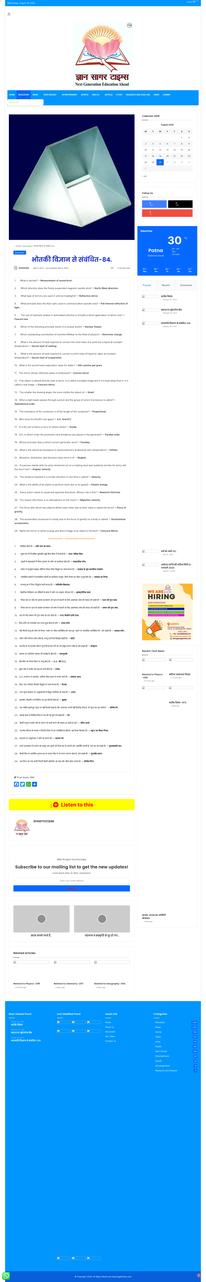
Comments (186, 285)
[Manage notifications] (198, 1275)
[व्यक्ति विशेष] (150, 300)
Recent (166, 285)
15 (182, 150)
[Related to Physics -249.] (31, 971)
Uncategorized (162, 1066)
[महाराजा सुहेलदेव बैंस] (150, 314)
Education (23, 95)
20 (167, 156)
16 (189, 150)
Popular (147, 285)
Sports (84, 95)
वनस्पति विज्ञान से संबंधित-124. (176, 323)
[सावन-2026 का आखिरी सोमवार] (154, 799)
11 (153, 150)
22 (182, 156)
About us (109, 1027)
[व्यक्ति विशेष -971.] (79, 1261)
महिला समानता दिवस (179, 674)
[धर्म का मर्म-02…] (150, 555)
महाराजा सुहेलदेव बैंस (171, 309)
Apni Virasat (50, 95)
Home (12, 95)
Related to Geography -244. (110, 983)
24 (145, 162)
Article (109, 95)
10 (146, 150)
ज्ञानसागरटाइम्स (24, 268)
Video (156, 95)
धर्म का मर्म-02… (169, 551)
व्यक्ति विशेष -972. (178, 702)
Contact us (110, 1041)
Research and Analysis (138, 95)
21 (174, 156)
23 (189, 156)
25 (153, 162)
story (157, 1041)
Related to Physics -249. (26, 983)
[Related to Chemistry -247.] (72, 971)
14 (174, 150)
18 (153, 156)
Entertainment (69, 95)
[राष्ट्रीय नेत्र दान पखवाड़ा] (64, 1261)
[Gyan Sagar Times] (8, 14)
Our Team (110, 1036)
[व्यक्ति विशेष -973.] (64, 1025)
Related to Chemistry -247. (69, 983)
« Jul (144, 176)
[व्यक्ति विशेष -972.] (181, 693)
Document (110, 1031)
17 (146, 156)
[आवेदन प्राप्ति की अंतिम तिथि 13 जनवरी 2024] (150, 568)
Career (166, 95)
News (35, 95)
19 (160, 156)
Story (119, 95)
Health (95, 95)
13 (167, 150)
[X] (42, 826)
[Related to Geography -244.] (112, 971)
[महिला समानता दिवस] (181, 665)
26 (160, 162)
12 (160, 150)
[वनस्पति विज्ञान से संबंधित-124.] (150, 435)
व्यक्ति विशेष (167, 296)
